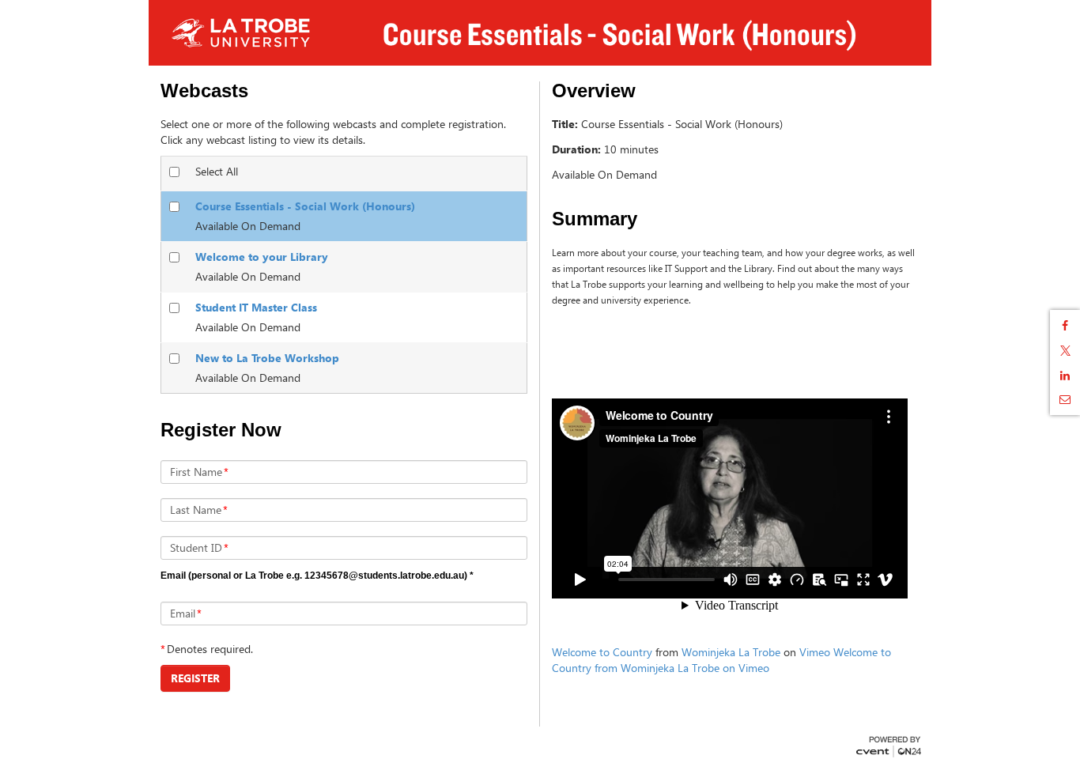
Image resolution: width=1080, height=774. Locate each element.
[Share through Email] (1065, 399)
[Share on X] (1065, 351)
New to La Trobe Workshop (267, 357)
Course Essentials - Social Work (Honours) (305, 205)
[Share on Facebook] (1065, 326)
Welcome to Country (602, 651)
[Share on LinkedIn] (1065, 375)
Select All (216, 171)
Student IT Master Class (256, 307)
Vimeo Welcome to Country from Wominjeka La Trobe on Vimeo (721, 659)
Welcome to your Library (261, 256)
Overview (594, 90)
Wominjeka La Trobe (731, 651)
